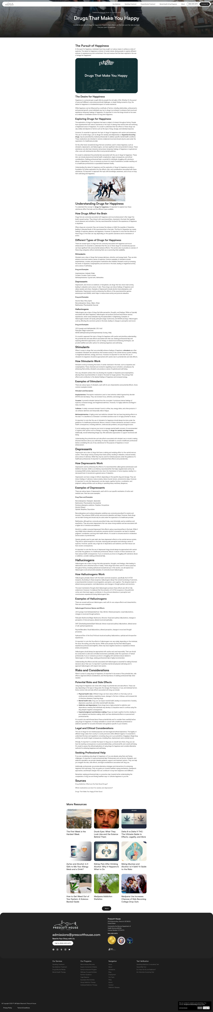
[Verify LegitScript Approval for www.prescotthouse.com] (130, 940)
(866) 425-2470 (193, 4)
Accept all (206, 1008)
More (106, 908)
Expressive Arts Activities (87, 980)
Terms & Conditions (23, 1008)
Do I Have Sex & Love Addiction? (146, 969)
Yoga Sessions (84, 977)
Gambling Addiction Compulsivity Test (148, 964)
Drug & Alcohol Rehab (58, 969)
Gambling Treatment (130, 4)
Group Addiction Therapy (88, 982)
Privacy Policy (7, 1008)
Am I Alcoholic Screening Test (145, 972)
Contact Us (204, 4)
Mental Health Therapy (59, 972)
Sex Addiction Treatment (59, 967)
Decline (200, 1008)
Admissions (111, 969)
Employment (112, 974)
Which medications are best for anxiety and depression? (94, 788)
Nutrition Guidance (86, 974)
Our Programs (85, 961)
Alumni (110, 982)
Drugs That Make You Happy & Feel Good (88, 791)
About (183, 4)
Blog (109, 972)
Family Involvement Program (88, 969)
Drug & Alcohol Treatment (148, 4)
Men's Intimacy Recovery (87, 964)
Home (110, 964)
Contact (110, 985)
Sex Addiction (116, 4)
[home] (9, 4)
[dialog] (194, 1005)
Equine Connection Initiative (88, 967)
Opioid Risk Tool (141, 967)
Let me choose (183, 1008)
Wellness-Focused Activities (88, 972)
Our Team (111, 977)
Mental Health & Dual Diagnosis (168, 4)
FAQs (110, 980)
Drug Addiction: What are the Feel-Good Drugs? (91, 784)
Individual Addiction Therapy (88, 985)
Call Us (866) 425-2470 (63, 943)
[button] (116, 4)
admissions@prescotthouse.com (76, 934)
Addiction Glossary (114, 987)
